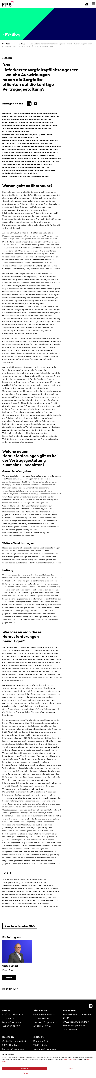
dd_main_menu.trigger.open (93, 4)
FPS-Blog (21, 44)
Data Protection (69, 1059)
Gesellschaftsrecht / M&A (20, 925)
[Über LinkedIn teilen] (28, 103)
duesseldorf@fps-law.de (45, 1022)
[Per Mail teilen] (35, 103)
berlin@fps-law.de (11, 1022)
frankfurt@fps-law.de (74, 1025)
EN (86, 3)
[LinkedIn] (91, 1006)
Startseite (7, 44)
